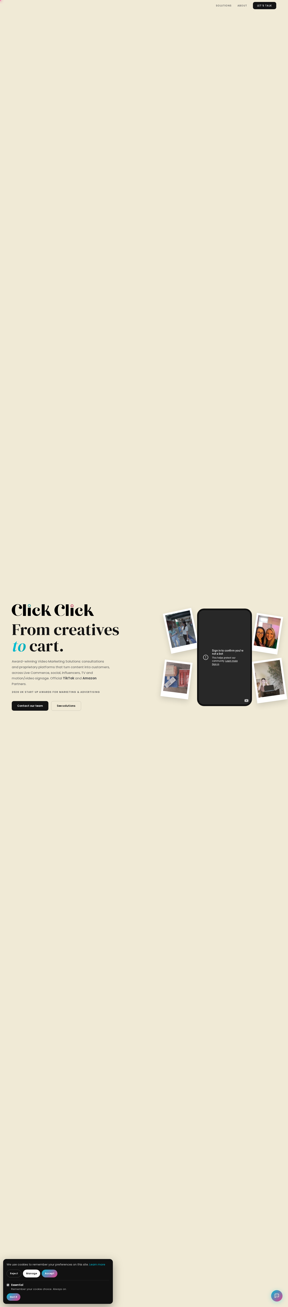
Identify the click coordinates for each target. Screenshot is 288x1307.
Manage (31, 1273)
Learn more (97, 1264)
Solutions (224, 5)
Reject (14, 1273)
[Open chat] (277, 1296)
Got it (13, 1297)
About (242, 5)
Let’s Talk (264, 5)
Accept (49, 1273)
